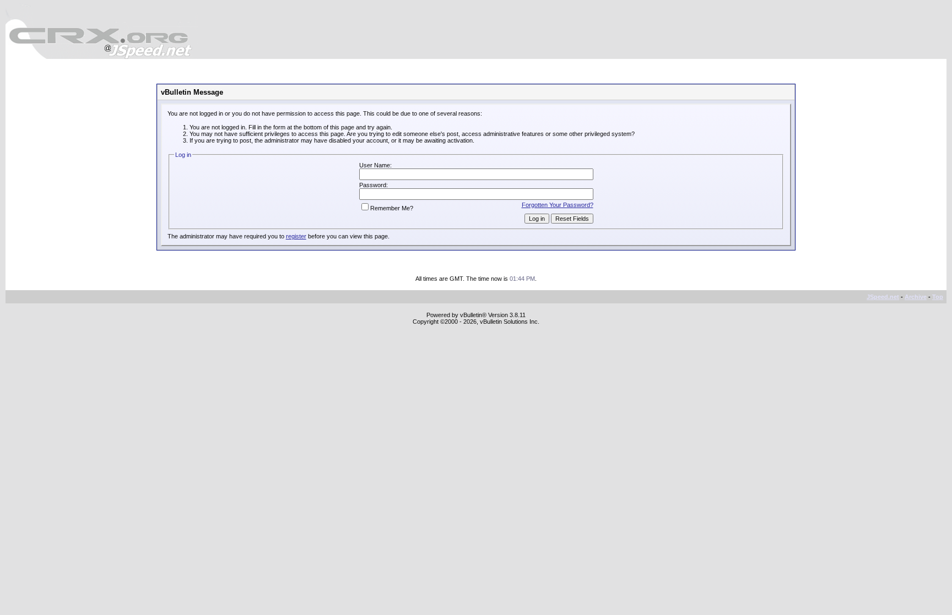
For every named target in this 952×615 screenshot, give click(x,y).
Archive (916, 296)
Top (937, 296)
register (296, 236)
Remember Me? (391, 208)
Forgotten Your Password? (557, 205)
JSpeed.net (883, 296)
